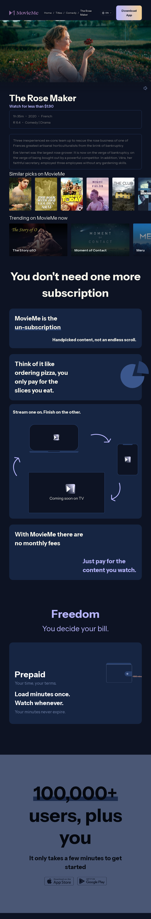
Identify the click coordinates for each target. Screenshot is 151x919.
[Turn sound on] (145, 88)
